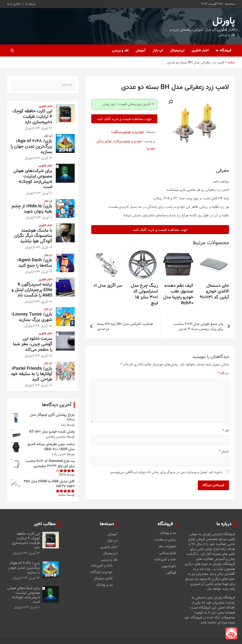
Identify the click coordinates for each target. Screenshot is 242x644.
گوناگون (171, 573)
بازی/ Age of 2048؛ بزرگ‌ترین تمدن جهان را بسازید (31, 146)
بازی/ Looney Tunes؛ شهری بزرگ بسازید (31, 317)
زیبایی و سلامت (165, 539)
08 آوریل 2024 (42, 301)
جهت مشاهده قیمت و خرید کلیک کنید (124, 119)
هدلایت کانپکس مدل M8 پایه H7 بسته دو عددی (125, 326)
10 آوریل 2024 (43, 193)
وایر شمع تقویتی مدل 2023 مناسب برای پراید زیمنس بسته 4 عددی (198, 326)
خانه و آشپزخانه (165, 559)
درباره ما (30, 4)
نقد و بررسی (120, 50)
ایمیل (224, 451)
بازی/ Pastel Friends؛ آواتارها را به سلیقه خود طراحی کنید (31, 374)
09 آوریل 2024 (42, 247)
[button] (170, 102)
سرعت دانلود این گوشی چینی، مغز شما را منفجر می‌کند (32, 344)
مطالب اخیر (45, 524)
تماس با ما (13, 4)
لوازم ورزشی (167, 553)
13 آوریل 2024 (42, 128)
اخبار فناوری (200, 50)
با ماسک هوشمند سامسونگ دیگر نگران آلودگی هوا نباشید (33, 236)
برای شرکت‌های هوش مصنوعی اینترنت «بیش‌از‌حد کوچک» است (32, 179)
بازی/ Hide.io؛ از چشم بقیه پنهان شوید (32, 209)
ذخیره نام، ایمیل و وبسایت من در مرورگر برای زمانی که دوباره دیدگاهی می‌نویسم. (166, 472)
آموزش (141, 50)
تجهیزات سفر (167, 546)
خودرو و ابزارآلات (101, 572)
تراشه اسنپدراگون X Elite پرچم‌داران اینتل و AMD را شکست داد (32, 290)
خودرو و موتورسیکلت (127, 132)
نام (226, 430)
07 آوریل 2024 (42, 356)
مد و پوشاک (168, 533)
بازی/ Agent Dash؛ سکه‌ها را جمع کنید (34, 263)
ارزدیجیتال (177, 50)
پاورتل (223, 21)
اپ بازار (158, 50)
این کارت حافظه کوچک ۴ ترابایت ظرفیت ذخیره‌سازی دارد (32, 117)
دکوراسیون (169, 566)
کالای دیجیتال (103, 578)
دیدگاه (223, 373)
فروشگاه (225, 50)
